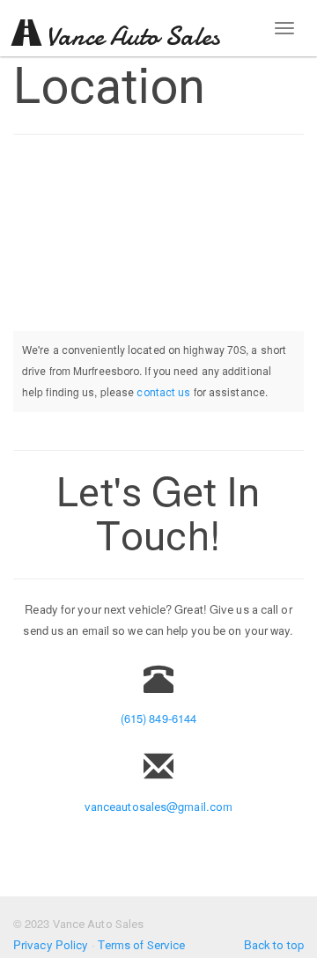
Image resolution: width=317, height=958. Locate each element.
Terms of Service (142, 945)
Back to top (274, 945)
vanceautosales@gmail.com (158, 807)
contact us (163, 393)
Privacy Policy (50, 945)
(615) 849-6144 (158, 719)
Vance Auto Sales (129, 36)
